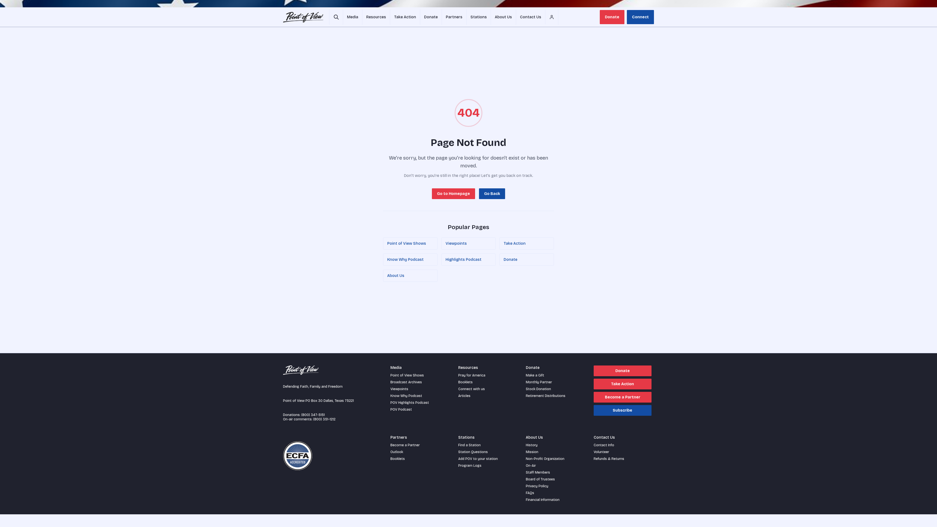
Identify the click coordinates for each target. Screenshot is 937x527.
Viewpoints (456, 243)
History (532, 445)
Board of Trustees (540, 479)
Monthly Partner (539, 382)
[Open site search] (336, 17)
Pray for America (471, 375)
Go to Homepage (453, 193)
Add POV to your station (478, 459)
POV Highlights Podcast (409, 403)
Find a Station (469, 445)
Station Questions (473, 452)
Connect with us (471, 389)
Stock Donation (538, 389)
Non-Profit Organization (545, 459)
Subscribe (622, 410)
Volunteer (601, 452)
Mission (532, 452)
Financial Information (543, 500)
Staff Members (538, 472)
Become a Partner (622, 397)
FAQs (530, 493)
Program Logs (469, 466)
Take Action (515, 243)
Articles (464, 396)
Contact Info (604, 445)
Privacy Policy (537, 486)
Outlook (396, 452)
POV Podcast (401, 409)
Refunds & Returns (609, 459)
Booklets (465, 382)
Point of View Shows (406, 243)
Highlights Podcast (463, 259)
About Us (395, 275)
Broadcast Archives (406, 382)
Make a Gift (535, 375)
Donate (612, 17)
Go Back (492, 193)
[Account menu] (551, 17)
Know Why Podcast (405, 259)
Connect (640, 17)
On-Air (531, 466)
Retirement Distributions (545, 396)
